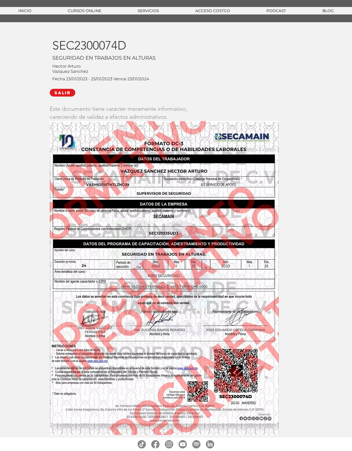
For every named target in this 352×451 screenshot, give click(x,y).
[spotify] (196, 444)
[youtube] (183, 444)
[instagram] (169, 444)
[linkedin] (210, 444)
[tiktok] (142, 444)
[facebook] (155, 444)
